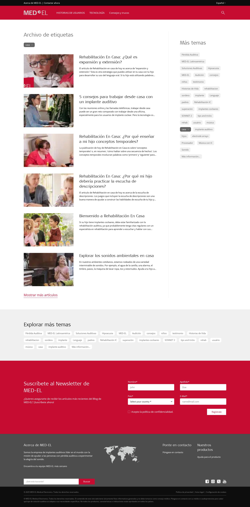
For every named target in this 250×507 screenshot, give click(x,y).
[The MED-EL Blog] (36, 13)
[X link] (218, 481)
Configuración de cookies (216, 492)
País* (130, 396)
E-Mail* (183, 396)
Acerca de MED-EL (33, 2)
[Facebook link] (207, 481)
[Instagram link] (213, 481)
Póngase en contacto (173, 452)
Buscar (86, 481)
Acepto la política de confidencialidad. (152, 411)
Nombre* (132, 381)
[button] (190, 54)
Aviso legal (199, 492)
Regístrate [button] (216, 411)
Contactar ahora (52, 2)
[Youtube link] (224, 481)
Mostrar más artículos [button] (41, 295)
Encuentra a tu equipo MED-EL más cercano (45, 466)
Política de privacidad (184, 492)
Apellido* (184, 381)
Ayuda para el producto (209, 456)
